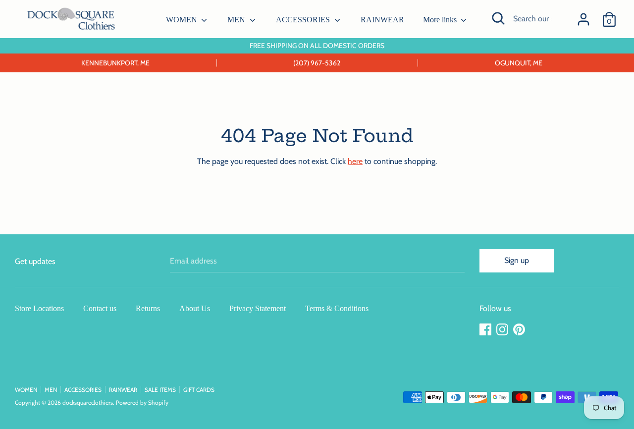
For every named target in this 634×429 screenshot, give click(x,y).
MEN (237, 19)
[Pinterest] (520, 329)
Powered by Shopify (142, 402)
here (355, 161)
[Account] (583, 15)
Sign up (516, 260)
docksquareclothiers (87, 402)
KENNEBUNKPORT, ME (115, 62)
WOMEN (182, 19)
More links (441, 19)
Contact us (99, 308)
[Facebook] (486, 329)
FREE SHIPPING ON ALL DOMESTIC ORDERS (317, 45)
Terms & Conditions (337, 308)
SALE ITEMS (160, 389)
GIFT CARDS (198, 389)
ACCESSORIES (304, 19)
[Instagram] (503, 329)
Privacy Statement (257, 308)
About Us (194, 308)
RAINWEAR (382, 19)
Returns (148, 308)
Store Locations (39, 308)
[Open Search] (498, 18)
